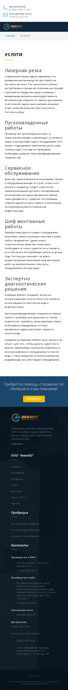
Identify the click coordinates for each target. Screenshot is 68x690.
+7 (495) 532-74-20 (26, 603)
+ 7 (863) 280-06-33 (26, 570)
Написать (34, 398)
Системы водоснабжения (25, 529)
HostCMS (34, 676)
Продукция (17, 478)
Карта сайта (18, 497)
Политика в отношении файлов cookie (39, 682)
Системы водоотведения (25, 523)
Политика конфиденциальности (26, 681)
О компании (18, 472)
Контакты (16, 491)
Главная (10, 35)
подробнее (17, 443)
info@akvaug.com (18, 16)
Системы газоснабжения (25, 536)
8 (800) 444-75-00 (19, 9)
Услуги (14, 485)
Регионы (15, 503)
